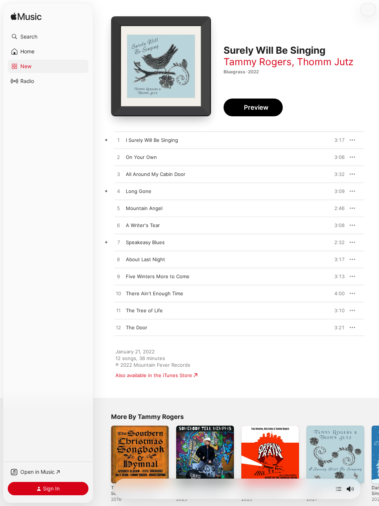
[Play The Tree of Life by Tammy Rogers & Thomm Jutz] (118, 310)
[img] (26, 17)
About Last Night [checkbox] (145, 259)
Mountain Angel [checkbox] (144, 208)
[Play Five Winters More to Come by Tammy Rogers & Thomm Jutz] (118, 276)
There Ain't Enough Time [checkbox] (154, 293)
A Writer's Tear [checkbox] (143, 225)
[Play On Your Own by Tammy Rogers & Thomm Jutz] (118, 157)
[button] (48, 36)
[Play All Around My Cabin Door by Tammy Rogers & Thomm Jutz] (118, 174)
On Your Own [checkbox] (141, 157)
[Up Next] (338, 489)
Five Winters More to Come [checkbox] (158, 276)
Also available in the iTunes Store (153, 375)
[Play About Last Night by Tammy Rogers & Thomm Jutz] (118, 259)
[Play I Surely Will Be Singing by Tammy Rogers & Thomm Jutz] (118, 140)
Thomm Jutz (325, 61)
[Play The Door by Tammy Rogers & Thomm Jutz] (118, 327)
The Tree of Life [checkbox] (144, 310)
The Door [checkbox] (136, 327)
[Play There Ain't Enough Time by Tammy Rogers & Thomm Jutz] (118, 293)
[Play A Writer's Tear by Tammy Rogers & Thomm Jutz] (118, 225)
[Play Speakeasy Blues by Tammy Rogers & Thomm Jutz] (118, 242)
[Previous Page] (103, 454)
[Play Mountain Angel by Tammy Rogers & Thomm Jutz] (118, 208)
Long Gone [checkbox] (138, 191)
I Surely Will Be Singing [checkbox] (152, 140)
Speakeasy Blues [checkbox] (145, 242)
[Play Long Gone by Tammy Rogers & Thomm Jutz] (118, 191)
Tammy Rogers (258, 61)
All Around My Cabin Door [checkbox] (155, 174)
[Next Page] (371, 454)
